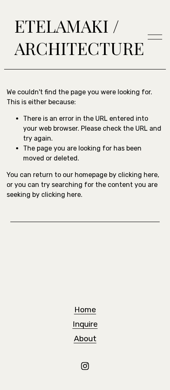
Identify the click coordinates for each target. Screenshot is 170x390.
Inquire (85, 324)
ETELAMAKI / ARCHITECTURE (79, 37)
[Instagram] (85, 366)
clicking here (138, 175)
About (85, 338)
